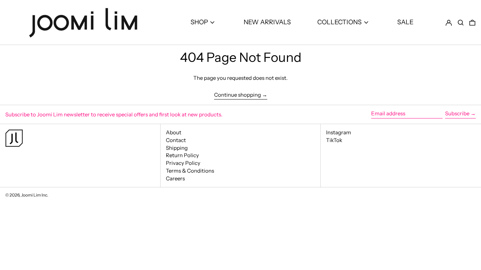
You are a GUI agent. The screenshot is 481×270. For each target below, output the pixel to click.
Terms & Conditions (190, 170)
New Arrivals (267, 22)
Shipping (177, 147)
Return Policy (182, 155)
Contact (176, 140)
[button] (460, 22)
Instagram (338, 132)
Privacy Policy (183, 163)
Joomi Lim (31, 195)
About (173, 132)
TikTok (334, 140)
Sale (405, 22)
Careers (175, 178)
